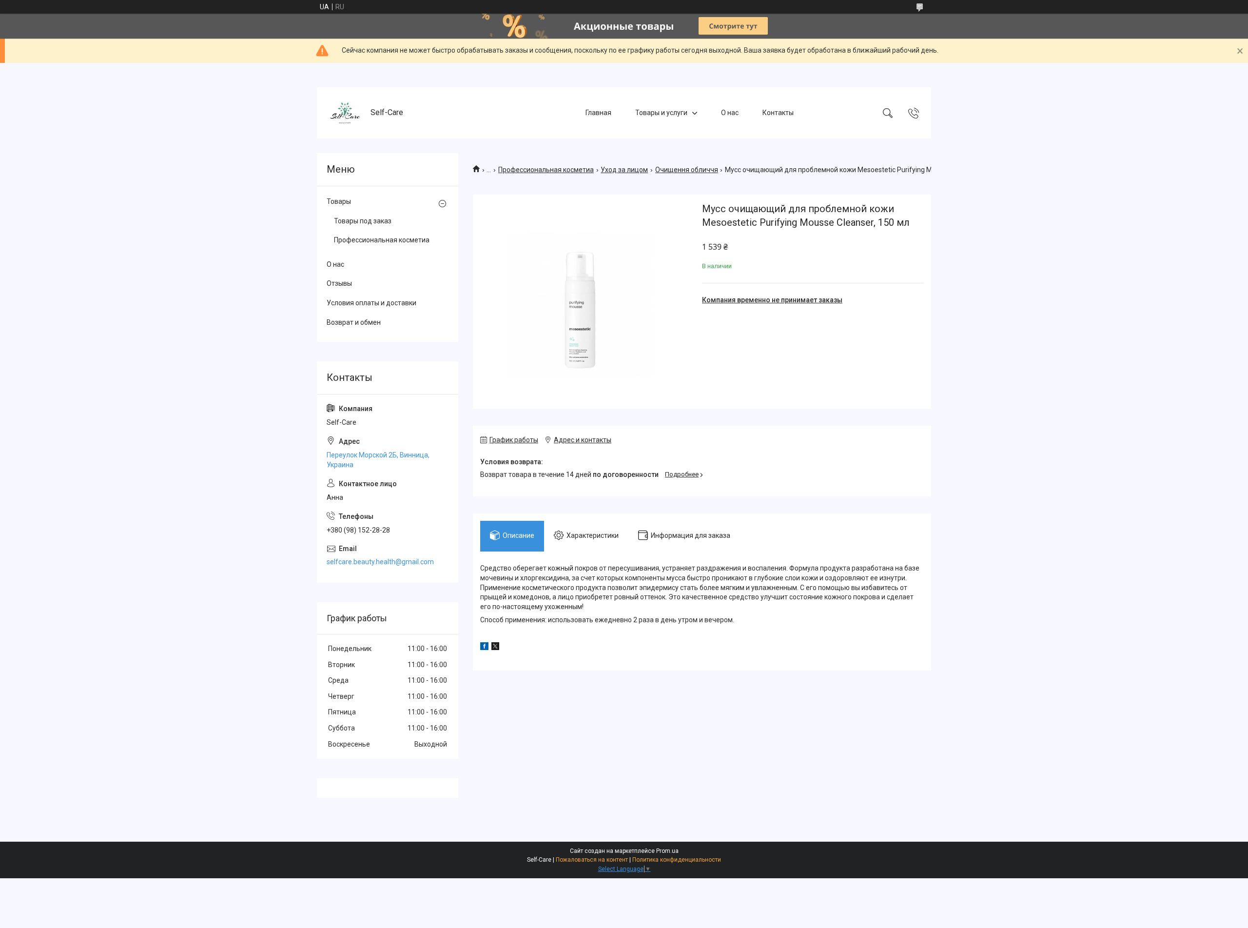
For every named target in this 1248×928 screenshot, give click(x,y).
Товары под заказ (362, 221)
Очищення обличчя (686, 170)
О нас (730, 113)
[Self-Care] (345, 113)
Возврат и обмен (354, 322)
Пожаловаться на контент (592, 859)
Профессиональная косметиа (546, 170)
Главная (598, 113)
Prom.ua (667, 851)
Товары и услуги (661, 113)
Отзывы (339, 283)
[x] (495, 648)
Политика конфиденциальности (676, 859)
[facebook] (484, 648)
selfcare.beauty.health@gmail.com (380, 562)
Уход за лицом (624, 170)
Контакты (778, 113)
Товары (339, 201)
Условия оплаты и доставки (371, 303)
